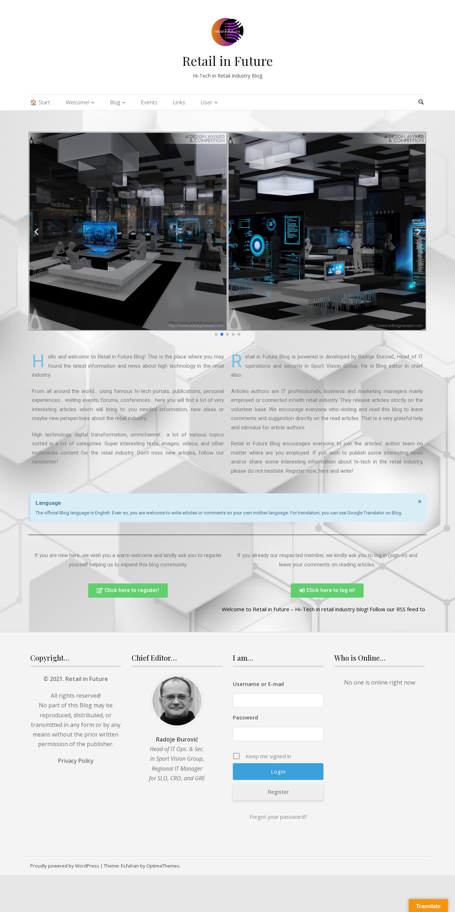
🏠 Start (40, 102)
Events (149, 102)
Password (245, 717)
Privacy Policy (75, 761)
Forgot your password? (278, 816)
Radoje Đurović (177, 739)
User (207, 102)
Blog (115, 102)
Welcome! (77, 102)
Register (278, 791)
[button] (216, 334)
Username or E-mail (258, 683)
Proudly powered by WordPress (64, 866)
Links (179, 102)
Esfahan (130, 866)
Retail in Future (227, 60)
